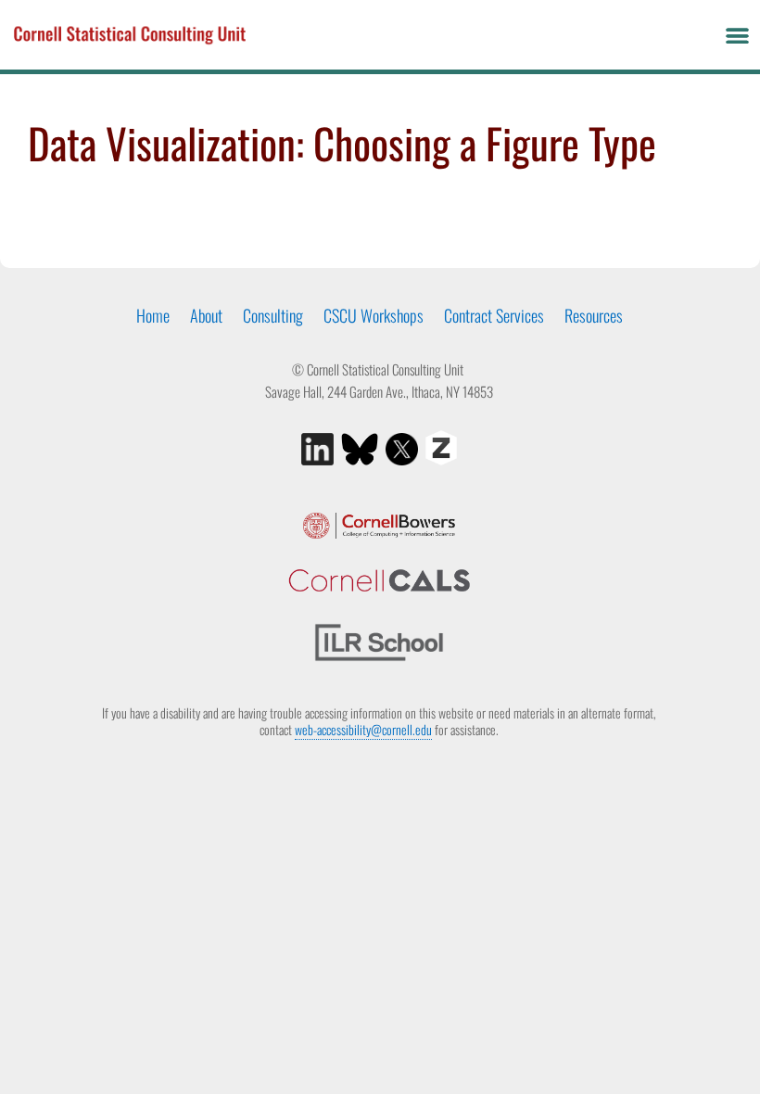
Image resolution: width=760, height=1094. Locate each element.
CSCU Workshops (373, 315)
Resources (593, 315)
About (206, 315)
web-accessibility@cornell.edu (363, 729)
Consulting (273, 315)
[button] (737, 35)
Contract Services (494, 315)
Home (153, 315)
